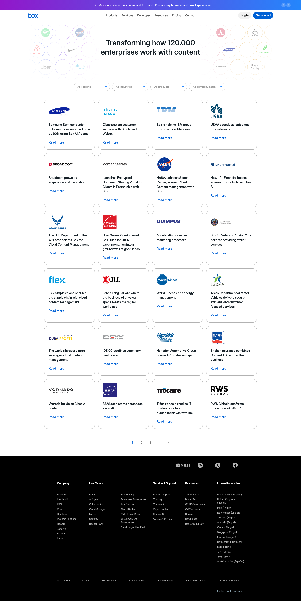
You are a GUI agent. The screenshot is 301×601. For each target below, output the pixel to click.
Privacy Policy (165, 580)
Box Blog (62, 514)
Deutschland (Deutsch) (229, 541)
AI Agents (94, 499)
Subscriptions (109, 580)
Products (111, 15)
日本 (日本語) (224, 551)
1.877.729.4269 (164, 518)
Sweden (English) (226, 517)
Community (159, 504)
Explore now (203, 5)
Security (93, 518)
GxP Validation (193, 509)
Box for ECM (96, 523)
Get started (263, 15)
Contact (190, 15)
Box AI (92, 494)
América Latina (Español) (230, 561)
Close (295, 5)
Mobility (93, 514)
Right (288, 5)
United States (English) (229, 494)
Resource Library (194, 523)
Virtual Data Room (131, 514)
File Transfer (128, 504)
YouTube (183, 465)
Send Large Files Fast (133, 527)
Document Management (134, 499)
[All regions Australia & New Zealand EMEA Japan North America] (92, 87)
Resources (161, 15)
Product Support (162, 494)
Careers (61, 528)
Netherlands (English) (228, 512)
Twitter (217, 465)
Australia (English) (226, 522)
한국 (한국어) (224, 556)
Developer (143, 15)
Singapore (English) (227, 532)
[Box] (33, 15)
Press (60, 509)
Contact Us (159, 514)
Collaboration (96, 504)
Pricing (176, 15)
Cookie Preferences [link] (228, 580)
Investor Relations (66, 518)
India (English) (224, 507)
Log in (245, 15)
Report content (161, 509)
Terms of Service (137, 580)
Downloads (191, 518)
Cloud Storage (97, 509)
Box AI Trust (191, 499)
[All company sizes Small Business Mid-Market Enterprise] (207, 87)
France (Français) (226, 537)
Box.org (61, 523)
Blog (200, 465)
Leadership (63, 499)
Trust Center (192, 494)
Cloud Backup (128, 509)
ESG (59, 504)
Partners (61, 533)
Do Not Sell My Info (195, 580)
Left (283, 5)
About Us (62, 494)
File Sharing (127, 494)
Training (157, 499)
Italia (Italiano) (224, 546)
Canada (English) (226, 527)
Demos (189, 514)
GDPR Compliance (195, 504)
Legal (60, 538)
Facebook (235, 465)
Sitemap (85, 580)
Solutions (127, 15)
